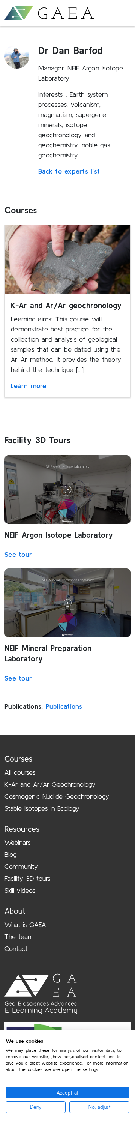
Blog (10, 854)
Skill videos (19, 890)
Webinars (17, 842)
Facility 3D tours (27, 878)
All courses (19, 772)
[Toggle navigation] (123, 13)
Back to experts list (69, 171)
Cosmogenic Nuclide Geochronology (56, 796)
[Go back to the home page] (49, 13)
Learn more (28, 386)
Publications (64, 706)
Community (21, 866)
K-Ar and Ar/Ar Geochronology (50, 784)
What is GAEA (25, 924)
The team (18, 936)
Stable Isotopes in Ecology (42, 808)
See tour (18, 554)
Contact (15, 948)
